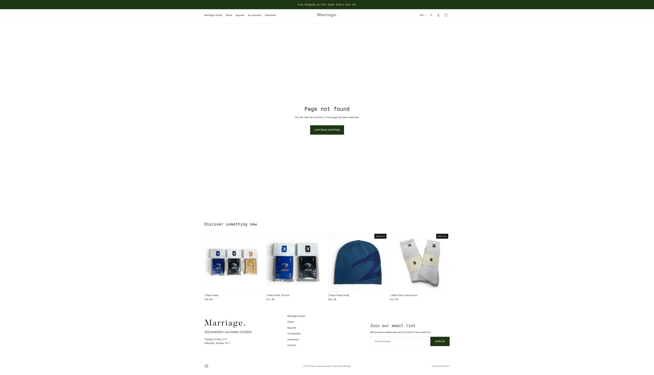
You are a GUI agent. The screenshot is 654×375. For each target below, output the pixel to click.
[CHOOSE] (259, 287)
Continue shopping (327, 129)
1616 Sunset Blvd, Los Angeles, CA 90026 (228, 331)
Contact (291, 345)
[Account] (438, 15)
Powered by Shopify (341, 366)
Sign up (440, 341)
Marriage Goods (296, 315)
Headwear (293, 339)
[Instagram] (206, 366)
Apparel (291, 327)
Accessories (294, 333)
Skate (290, 321)
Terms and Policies (440, 366)
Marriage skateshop (320, 366)
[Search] (431, 15)
